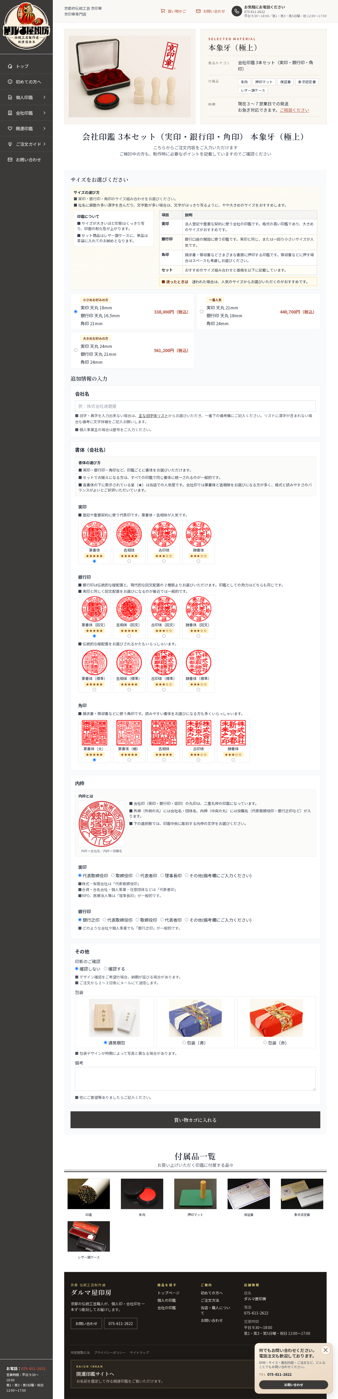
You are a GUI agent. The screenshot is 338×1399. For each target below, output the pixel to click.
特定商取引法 (80, 1352)
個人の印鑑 (166, 1300)
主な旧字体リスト (153, 415)
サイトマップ (139, 1352)
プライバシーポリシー (110, 1352)
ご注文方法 (210, 1300)
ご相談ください (294, 110)
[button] (26, 97)
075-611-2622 (275, 1374)
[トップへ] (26, 26)
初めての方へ (212, 1292)
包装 (79, 992)
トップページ (168, 1292)
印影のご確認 (87, 961)
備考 (79, 1063)
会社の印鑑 (166, 1307)
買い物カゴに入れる (195, 1119)
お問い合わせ (293, 1384)
